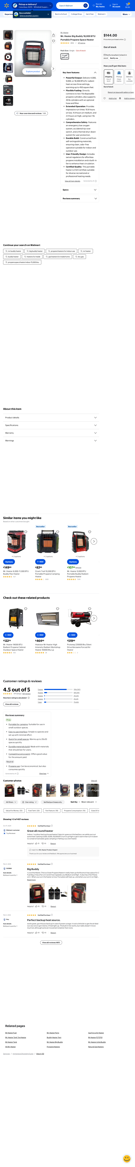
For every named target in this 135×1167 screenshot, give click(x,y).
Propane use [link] (14, 766)
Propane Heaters (53, 1047)
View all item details (72, 181)
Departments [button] (10, 14)
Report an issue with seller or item (121, 92)
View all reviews (11, 704)
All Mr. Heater (10, 1047)
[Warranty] (95, 433)
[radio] (65, 56)
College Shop (76, 14)
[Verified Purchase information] (52, 826)
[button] (99, 5)
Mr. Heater (64, 33)
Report (53, 843)
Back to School (61, 14)
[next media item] (53, 68)
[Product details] (95, 417)
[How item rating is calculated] (29, 698)
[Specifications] (95, 425)
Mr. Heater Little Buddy (97, 1042)
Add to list (113, 98)
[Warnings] (95, 441)
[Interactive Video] (8, 35)
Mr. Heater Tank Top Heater (15, 1037)
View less (42, 773)
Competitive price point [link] (19, 754)
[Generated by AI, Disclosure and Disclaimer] (96, 181)
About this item (12, 408)
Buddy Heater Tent (54, 1037)
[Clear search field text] (79, 5)
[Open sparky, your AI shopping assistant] (127, 1159)
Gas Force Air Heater (96, 1033)
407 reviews (26, 694)
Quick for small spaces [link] (19, 739)
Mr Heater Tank (11, 1042)
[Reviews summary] (75, 43)
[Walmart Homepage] (6, 5)
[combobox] (72, 5)
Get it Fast (90, 14)
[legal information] (125, 40)
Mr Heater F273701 (95, 1037)
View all (94, 781)
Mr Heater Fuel (11, 1033)
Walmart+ (102, 14)
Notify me (114, 58)
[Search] (85, 5)
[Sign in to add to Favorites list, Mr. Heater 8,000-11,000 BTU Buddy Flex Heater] (26, 532)
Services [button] (26, 14)
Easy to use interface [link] (18, 731)
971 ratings (81, 43)
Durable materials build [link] (19, 746)
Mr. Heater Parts (53, 1033)
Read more (31, 880)
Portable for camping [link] (18, 724)
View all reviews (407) (51, 942)
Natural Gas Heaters (96, 1047)
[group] (73, 43)
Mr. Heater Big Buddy (55, 1042)
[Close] (48, 14)
